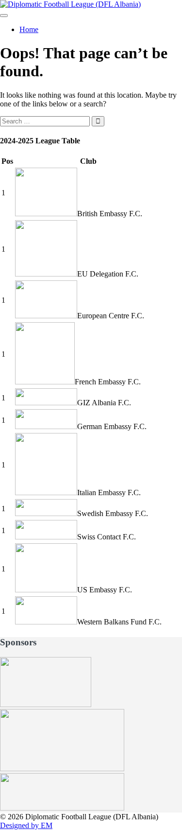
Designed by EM (26, 825)
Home (28, 29)
